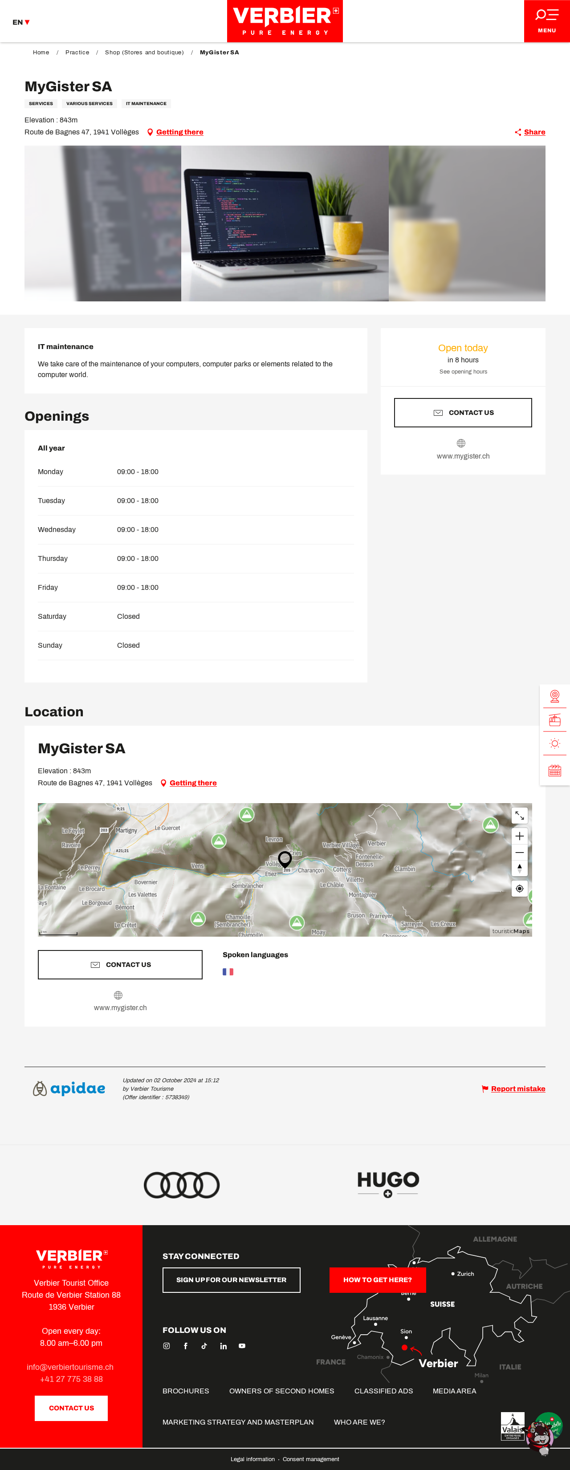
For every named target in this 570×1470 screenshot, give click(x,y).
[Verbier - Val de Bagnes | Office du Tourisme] (285, 21)
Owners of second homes (281, 1391)
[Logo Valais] (513, 1426)
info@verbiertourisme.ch (71, 1367)
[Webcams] (554, 696)
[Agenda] (555, 770)
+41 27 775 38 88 (71, 1379)
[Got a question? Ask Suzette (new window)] (539, 1438)
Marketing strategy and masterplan (238, 1422)
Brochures (186, 1391)
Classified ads (383, 1391)
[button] (285, 223)
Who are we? (359, 1422)
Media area (454, 1391)
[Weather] (554, 743)
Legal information (254, 1459)
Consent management (311, 1459)
